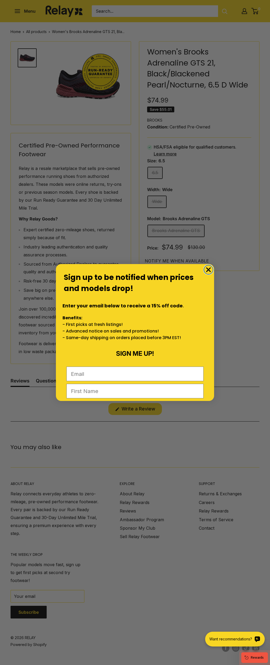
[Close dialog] (208, 269)
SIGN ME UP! (135, 353)
